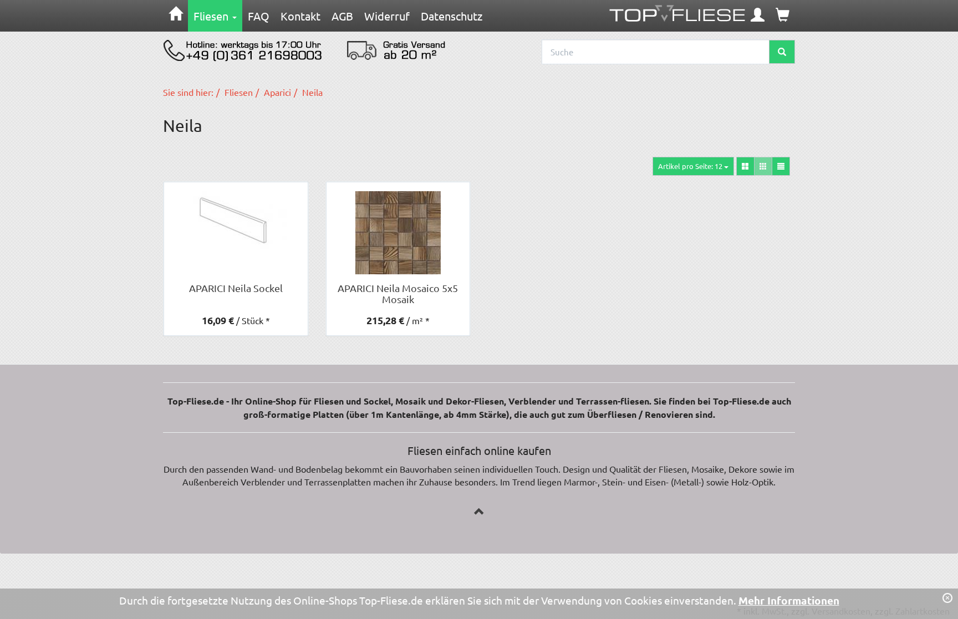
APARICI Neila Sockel (236, 288)
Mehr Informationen (788, 600)
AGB (342, 16)
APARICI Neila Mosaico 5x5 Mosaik (398, 293)
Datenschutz (451, 16)
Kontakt (300, 16)
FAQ (258, 16)
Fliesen (212, 16)
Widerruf (387, 16)
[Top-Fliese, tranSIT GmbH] (677, 11)
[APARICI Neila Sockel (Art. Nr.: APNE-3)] (235, 220)
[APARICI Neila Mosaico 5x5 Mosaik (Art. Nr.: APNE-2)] (398, 232)
